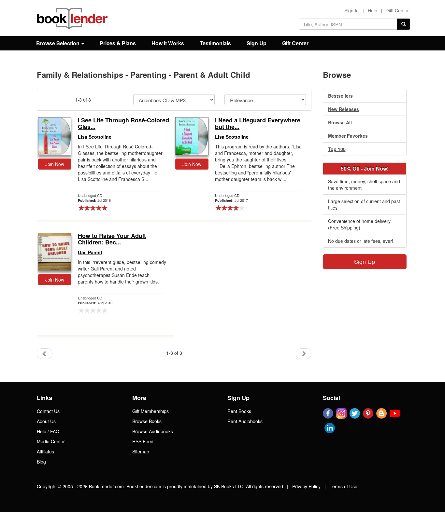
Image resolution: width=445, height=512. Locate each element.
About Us (46, 421)
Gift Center (397, 10)
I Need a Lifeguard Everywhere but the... (257, 123)
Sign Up (256, 43)
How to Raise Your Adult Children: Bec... (112, 239)
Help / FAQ (48, 431)
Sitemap (140, 451)
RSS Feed (142, 441)
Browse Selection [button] (58, 43)
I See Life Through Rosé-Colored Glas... (123, 123)
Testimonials (215, 43)
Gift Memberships (150, 411)
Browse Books (147, 421)
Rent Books (239, 411)
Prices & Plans (118, 43)
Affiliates (45, 451)
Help (372, 10)
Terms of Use (343, 486)
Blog (41, 461)
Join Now (54, 164)
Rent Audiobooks (245, 421)
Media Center (51, 441)
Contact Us (48, 411)
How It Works (167, 43)
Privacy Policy (306, 486)
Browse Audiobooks (152, 431)
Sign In (351, 10)
